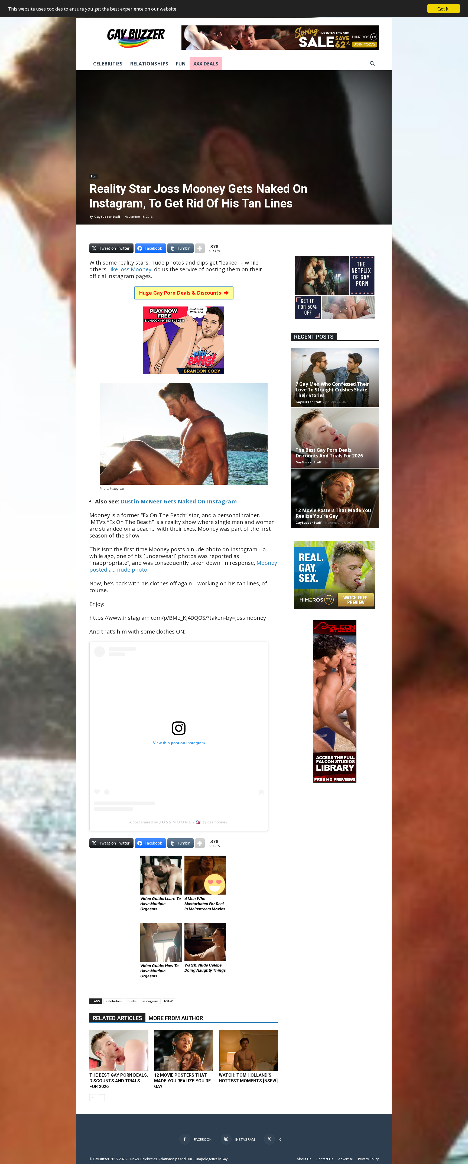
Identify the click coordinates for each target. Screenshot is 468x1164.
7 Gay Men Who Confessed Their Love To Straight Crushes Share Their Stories (332, 389)
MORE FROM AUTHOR (176, 1018)
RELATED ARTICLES (117, 1018)
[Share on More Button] (200, 248)
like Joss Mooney (130, 269)
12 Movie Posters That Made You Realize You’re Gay (182, 1081)
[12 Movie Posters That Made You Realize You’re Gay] (183, 1050)
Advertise (345, 1159)
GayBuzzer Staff (107, 217)
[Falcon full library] (334, 781)
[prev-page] (92, 1097)
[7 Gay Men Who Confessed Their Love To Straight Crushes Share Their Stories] (335, 377)
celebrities (114, 1001)
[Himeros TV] (334, 607)
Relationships (149, 64)
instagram (150, 1001)
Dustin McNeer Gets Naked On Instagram (179, 501)
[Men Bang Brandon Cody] (183, 377)
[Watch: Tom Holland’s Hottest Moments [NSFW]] (248, 1050)
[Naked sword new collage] (334, 319)
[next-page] (101, 1097)
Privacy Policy (368, 1159)
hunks (132, 1001)
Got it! (443, 8)
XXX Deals (205, 64)
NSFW (168, 1001)
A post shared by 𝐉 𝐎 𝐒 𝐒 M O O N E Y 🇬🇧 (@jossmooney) (179, 822)
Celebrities (107, 64)
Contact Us (324, 1159)
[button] (372, 64)
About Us (304, 1159)
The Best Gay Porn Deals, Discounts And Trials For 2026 (118, 1081)
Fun (181, 64)
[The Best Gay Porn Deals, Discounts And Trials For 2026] (118, 1050)
